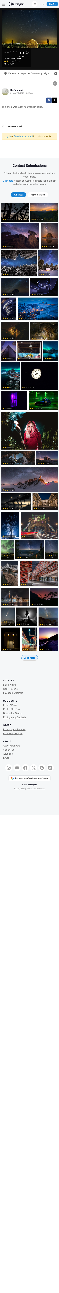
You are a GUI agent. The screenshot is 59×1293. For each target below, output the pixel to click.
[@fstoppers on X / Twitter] (33, 767)
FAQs (6, 757)
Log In (42, 4)
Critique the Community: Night (33, 73)
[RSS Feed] (50, 767)
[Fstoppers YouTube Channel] (17, 767)
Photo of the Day (11, 709)
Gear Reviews (10, 688)
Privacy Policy (20, 788)
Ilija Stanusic (17, 90)
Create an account (23, 136)
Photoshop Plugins (12, 733)
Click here (8, 180)
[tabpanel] (29, 436)
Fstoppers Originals (13, 692)
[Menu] (3, 4)
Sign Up (52, 4)
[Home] (16, 4)
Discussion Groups (12, 713)
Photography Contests (14, 717)
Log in (8, 136)
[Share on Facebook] (49, 100)
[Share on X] (54, 100)
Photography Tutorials (14, 729)
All (18, 195)
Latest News (9, 684)
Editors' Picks (10, 705)
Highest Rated (38, 195)
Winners (10, 73)
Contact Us (8, 749)
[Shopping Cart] (35, 4)
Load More (29, 657)
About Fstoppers (11, 745)
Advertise (8, 753)
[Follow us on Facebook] (25, 767)
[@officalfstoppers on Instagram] (8, 767)
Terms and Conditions (36, 788)
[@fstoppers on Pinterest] (42, 767)
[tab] (18, 195)
